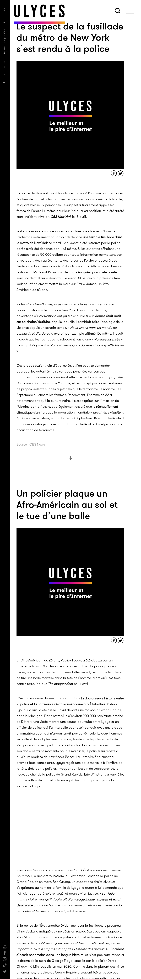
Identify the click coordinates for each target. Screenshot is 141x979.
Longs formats (4, 71)
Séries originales (4, 42)
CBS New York (60, 216)
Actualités (4, 15)
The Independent (60, 683)
